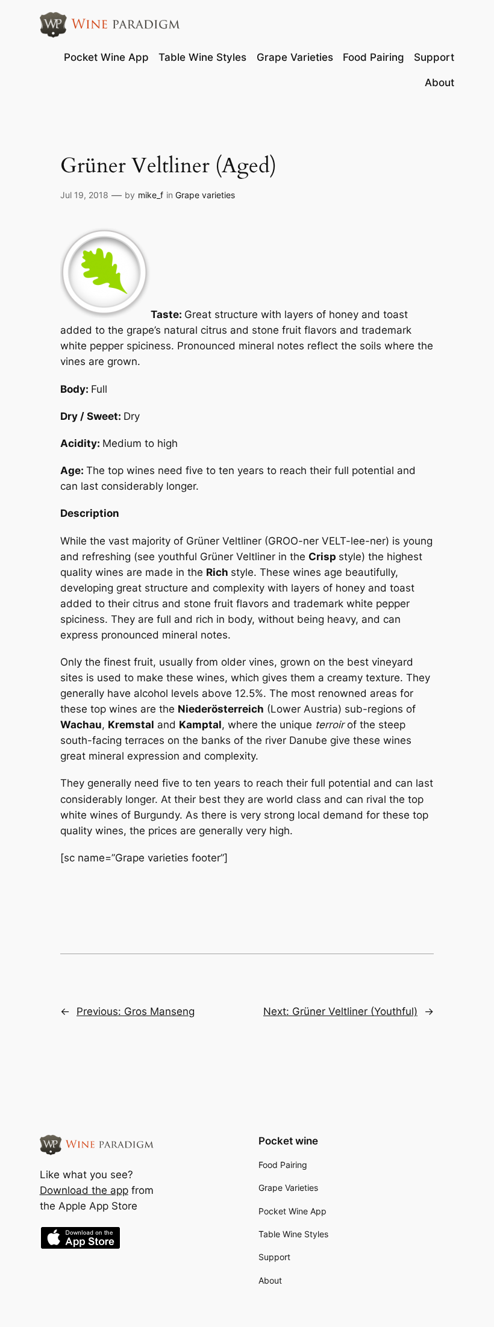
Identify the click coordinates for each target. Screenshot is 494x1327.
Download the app (84, 1190)
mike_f (150, 195)
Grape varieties (205, 195)
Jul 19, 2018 (84, 195)
